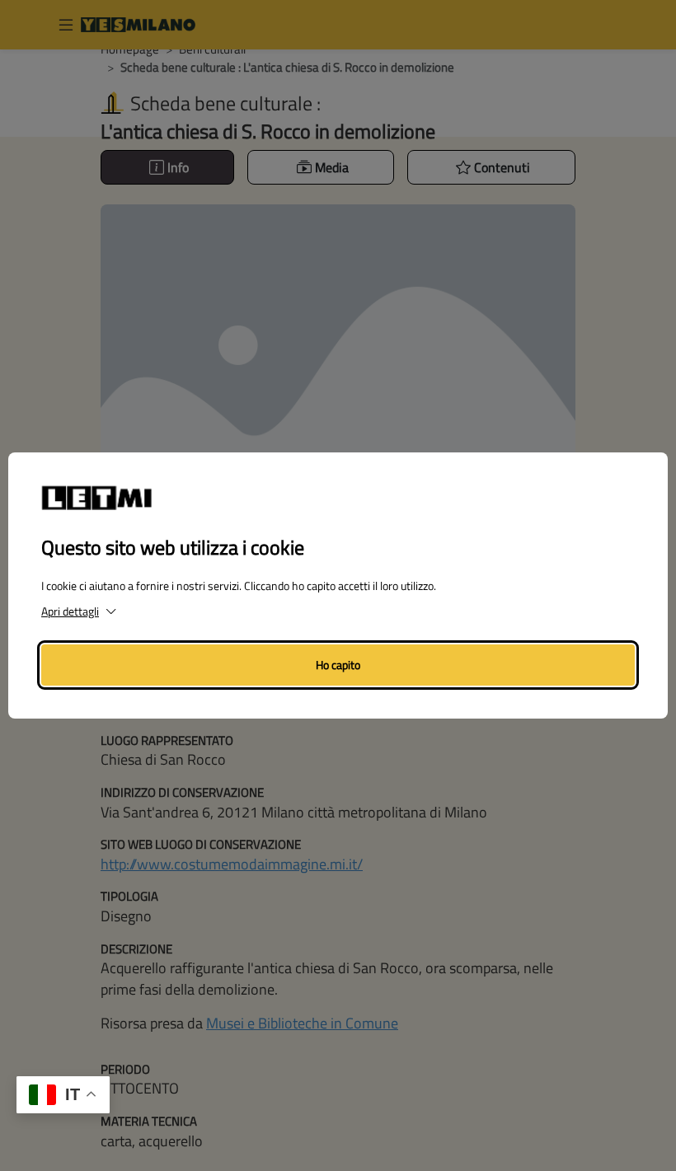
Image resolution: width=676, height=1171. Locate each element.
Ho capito (338, 664)
